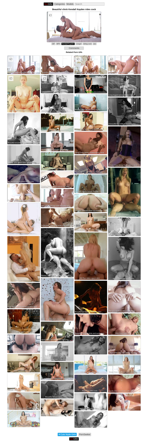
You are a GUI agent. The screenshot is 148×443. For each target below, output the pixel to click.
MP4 (58, 44)
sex (94, 44)
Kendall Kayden (68, 44)
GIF (53, 44)
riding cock (87, 44)
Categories (59, 4)
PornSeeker (84, 434)
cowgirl (78, 44)
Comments (74, 48)
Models (70, 4)
